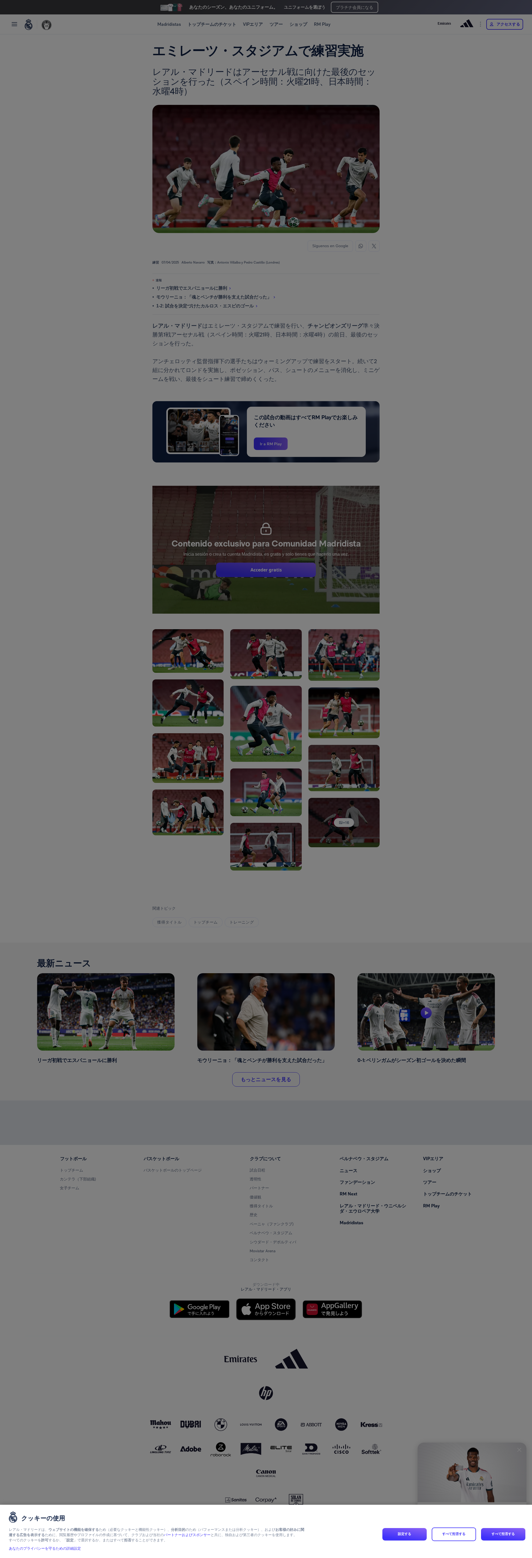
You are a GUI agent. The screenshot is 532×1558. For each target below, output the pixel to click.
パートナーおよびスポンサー (187, 1535)
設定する (404, 1534)
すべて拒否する (454, 1534)
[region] (266, 1531)
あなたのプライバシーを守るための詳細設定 (45, 1549)
